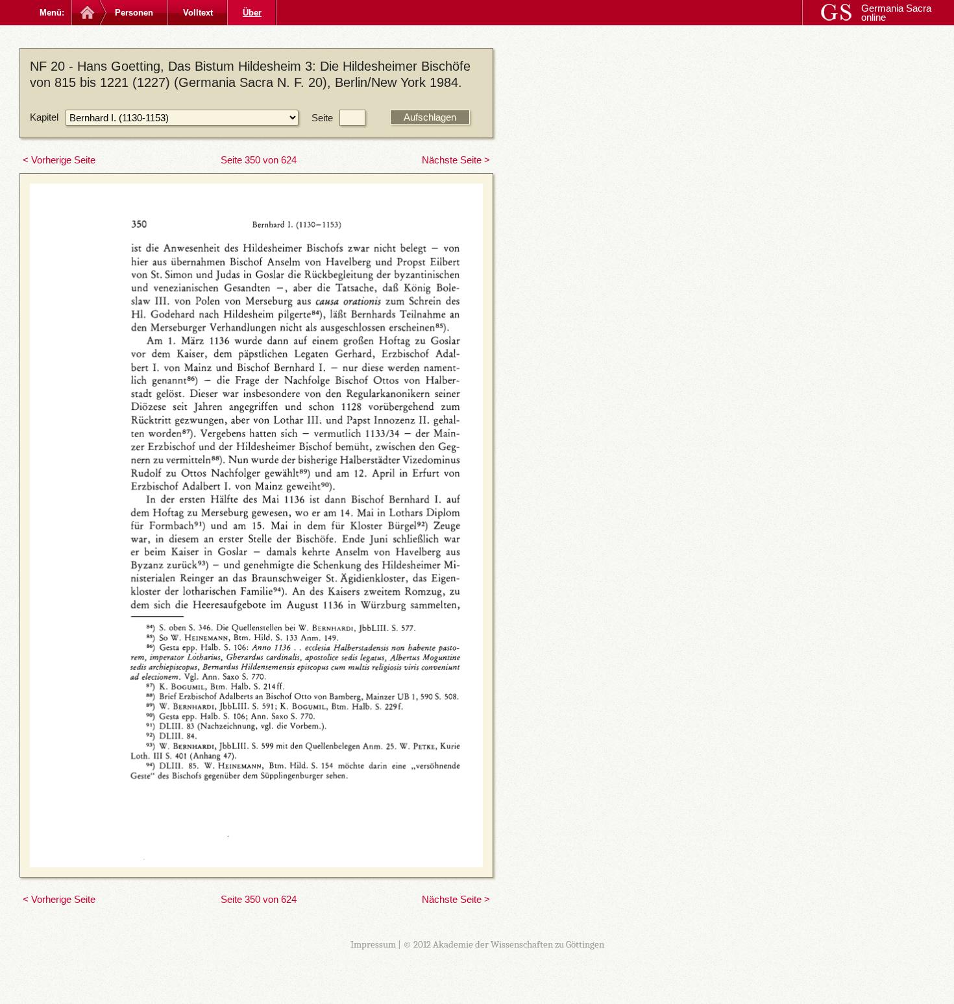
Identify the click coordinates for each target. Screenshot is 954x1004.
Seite (322, 117)
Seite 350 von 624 (259, 159)
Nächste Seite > (456, 159)
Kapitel (44, 117)
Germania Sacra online (896, 13)
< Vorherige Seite (59, 159)
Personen (134, 13)
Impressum (373, 944)
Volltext (198, 13)
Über (252, 13)
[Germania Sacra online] (86, 12)
